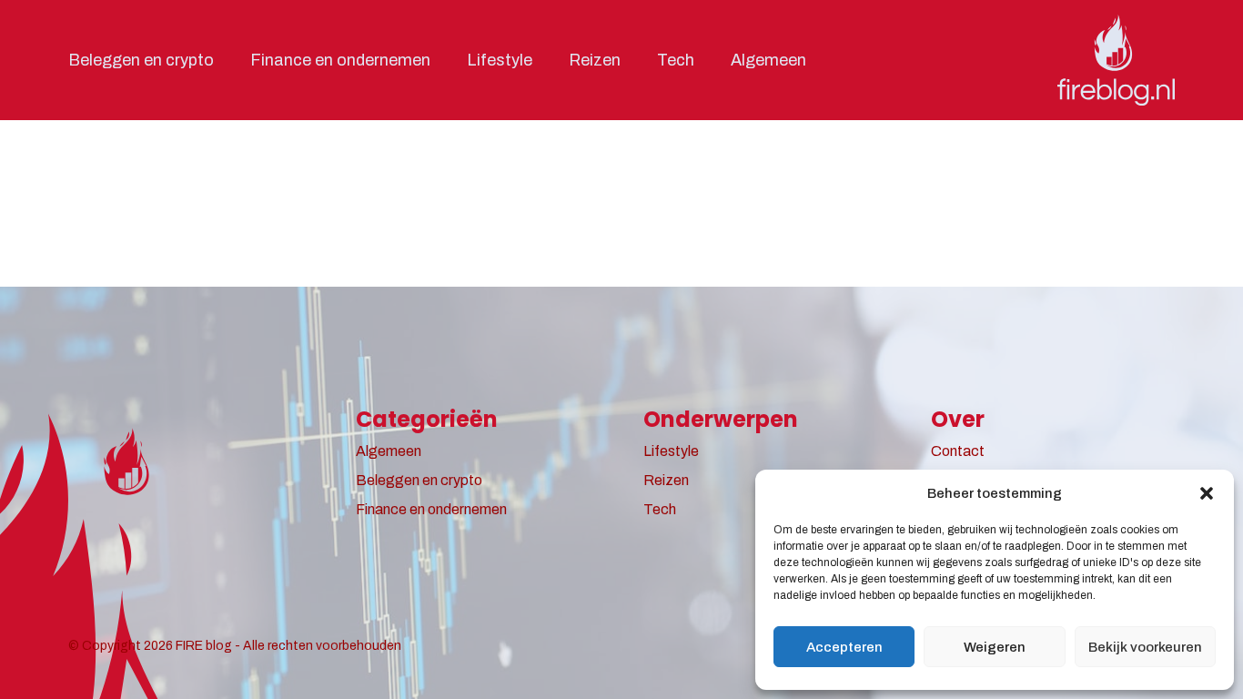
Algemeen (768, 60)
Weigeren (995, 647)
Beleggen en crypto (141, 60)
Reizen (595, 60)
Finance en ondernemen (340, 60)
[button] (1207, 493)
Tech (675, 60)
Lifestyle (499, 60)
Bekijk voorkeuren (1145, 647)
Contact (958, 451)
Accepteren (844, 647)
